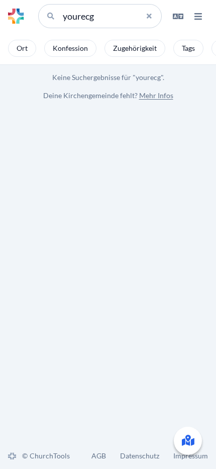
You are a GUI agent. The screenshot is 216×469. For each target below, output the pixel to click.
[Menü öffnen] (198, 16)
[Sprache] (178, 16)
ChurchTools (50, 455)
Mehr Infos (156, 95)
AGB (98, 455)
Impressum (190, 455)
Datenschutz (139, 455)
